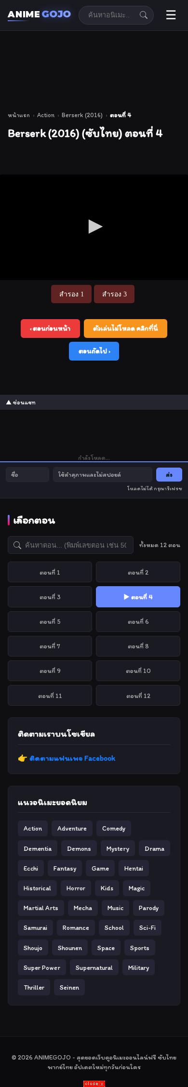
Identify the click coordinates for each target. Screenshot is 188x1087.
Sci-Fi (147, 927)
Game (100, 868)
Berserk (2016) (82, 115)
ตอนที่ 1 (50, 572)
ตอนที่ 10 (138, 670)
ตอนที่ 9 (50, 670)
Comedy (113, 828)
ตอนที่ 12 (138, 695)
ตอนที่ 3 (50, 597)
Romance (76, 927)
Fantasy (65, 868)
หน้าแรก (19, 115)
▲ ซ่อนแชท (21, 402)
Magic (137, 888)
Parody (149, 908)
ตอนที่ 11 (50, 695)
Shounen (70, 948)
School (114, 927)
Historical (37, 888)
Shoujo (33, 948)
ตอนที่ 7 (50, 646)
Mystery (118, 848)
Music (115, 908)
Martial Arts (41, 908)
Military (138, 967)
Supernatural (94, 967)
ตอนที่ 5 (50, 621)
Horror (76, 888)
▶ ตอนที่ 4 (138, 597)
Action (45, 115)
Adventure (72, 828)
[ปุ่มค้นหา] (144, 15)
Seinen (69, 987)
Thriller (34, 987)
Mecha (83, 908)
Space (106, 948)
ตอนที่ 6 (138, 621)
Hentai (133, 868)
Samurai (35, 927)
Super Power (42, 967)
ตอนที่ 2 (138, 572)
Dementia (38, 848)
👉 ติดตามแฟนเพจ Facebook (66, 758)
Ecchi (31, 868)
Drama (154, 848)
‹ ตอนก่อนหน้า (50, 328)
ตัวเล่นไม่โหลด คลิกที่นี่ (125, 328)
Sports (139, 948)
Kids (107, 888)
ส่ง (169, 474)
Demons (79, 848)
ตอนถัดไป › (94, 351)
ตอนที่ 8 (138, 646)
